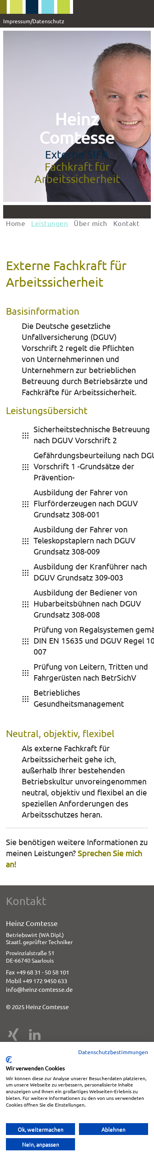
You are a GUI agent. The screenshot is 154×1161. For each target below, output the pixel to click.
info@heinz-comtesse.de (39, 989)
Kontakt (126, 223)
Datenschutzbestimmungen (113, 1051)
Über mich (90, 223)
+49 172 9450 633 (45, 980)
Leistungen (49, 223)
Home (15, 223)
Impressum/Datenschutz (33, 20)
